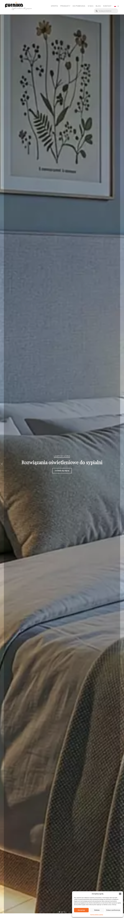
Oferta (54, 6)
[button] (120, 894)
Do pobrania (79, 6)
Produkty (65, 6)
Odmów (96, 910)
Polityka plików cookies (96, 914)
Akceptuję (81, 910)
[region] (62, 464)
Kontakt (107, 6)
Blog (98, 6)
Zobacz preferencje (113, 910)
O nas (90, 6)
